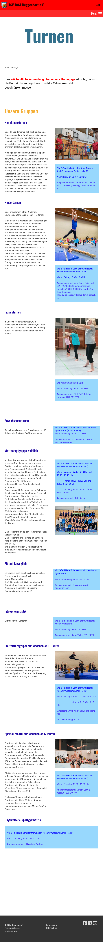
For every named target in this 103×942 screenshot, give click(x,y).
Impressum (51, 925)
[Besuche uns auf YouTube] (95, 923)
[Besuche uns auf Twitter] (90, 923)
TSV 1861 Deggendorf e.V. (27, 4)
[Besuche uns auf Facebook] (85, 923)
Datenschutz (51, 928)
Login (98, 4)
